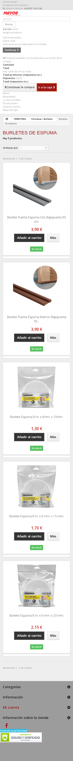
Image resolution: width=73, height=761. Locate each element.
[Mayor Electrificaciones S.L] (12, 14)
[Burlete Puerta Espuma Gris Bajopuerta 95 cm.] (36, 187)
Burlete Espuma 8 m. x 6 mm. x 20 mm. (36, 615)
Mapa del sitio (10, 110)
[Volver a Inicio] (6, 119)
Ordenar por (10, 147)
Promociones (10, 103)
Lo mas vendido (11, 100)
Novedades (9, 96)
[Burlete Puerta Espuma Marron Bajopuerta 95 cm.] (36, 287)
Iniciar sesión (10, 1)
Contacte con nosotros (15, 5)
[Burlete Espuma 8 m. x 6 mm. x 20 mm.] (36, 586)
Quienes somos (11, 106)
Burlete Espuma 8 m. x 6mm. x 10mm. (36, 417)
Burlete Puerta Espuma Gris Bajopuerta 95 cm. (36, 219)
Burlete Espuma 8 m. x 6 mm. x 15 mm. (36, 516)
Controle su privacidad (13, 730)
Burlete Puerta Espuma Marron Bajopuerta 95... (36, 319)
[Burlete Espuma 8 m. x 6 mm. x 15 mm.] (36, 486)
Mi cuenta (11, 707)
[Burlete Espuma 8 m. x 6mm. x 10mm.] (36, 387)
